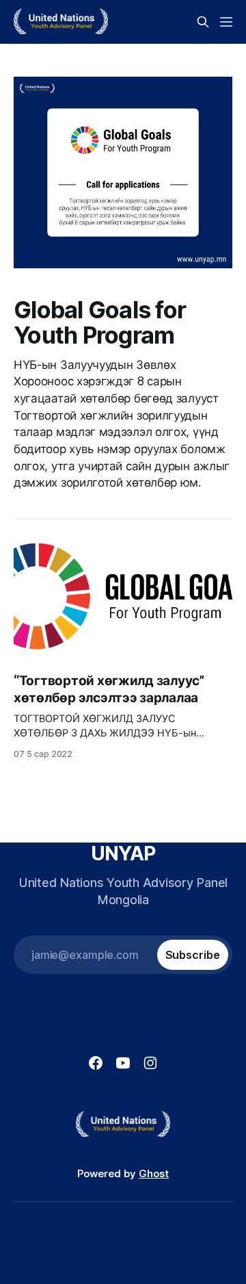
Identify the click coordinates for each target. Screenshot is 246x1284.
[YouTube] (123, 1063)
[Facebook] (95, 1063)
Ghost (154, 1173)
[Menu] (226, 22)
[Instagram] (150, 1063)
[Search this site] (203, 22)
